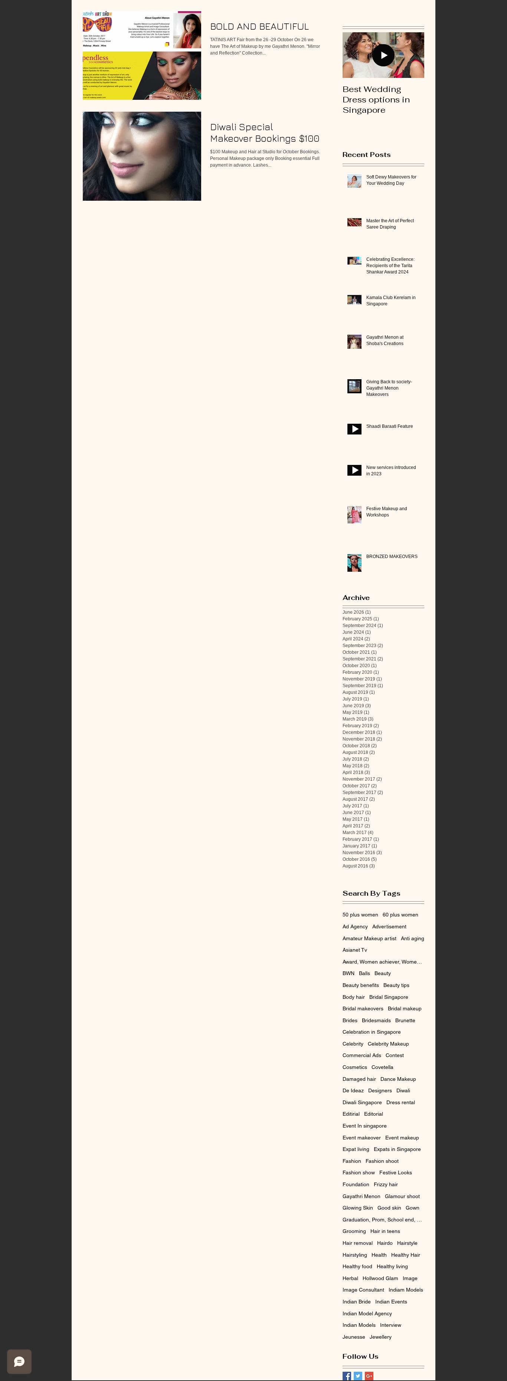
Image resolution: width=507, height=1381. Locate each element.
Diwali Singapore (362, 1102)
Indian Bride (357, 1302)
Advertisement (389, 926)
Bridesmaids (376, 1020)
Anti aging (412, 938)
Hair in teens (385, 1231)
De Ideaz (353, 1090)
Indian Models (359, 1325)
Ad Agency (355, 926)
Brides (350, 1020)
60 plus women (400, 915)
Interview (390, 1325)
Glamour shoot (402, 1196)
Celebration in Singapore (372, 1032)
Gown (412, 1208)
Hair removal (358, 1243)
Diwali (403, 1090)
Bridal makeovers (363, 1008)
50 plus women (360, 915)
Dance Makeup (398, 1079)
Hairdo (385, 1243)
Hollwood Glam (380, 1278)
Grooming (354, 1231)
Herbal (350, 1278)
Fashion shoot (382, 1161)
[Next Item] (412, 55)
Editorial (373, 1114)
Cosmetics (355, 1067)
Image (410, 1278)
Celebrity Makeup (388, 1044)
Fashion (352, 1161)
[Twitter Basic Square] (358, 1376)
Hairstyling (355, 1255)
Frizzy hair (386, 1184)
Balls (364, 973)
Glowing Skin (358, 1208)
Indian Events (391, 1302)
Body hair (354, 997)
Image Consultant (363, 1290)
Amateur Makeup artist (369, 938)
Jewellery (381, 1337)
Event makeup (402, 1138)
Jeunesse (354, 1337)
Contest (395, 1055)
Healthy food (357, 1266)
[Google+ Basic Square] (369, 1376)
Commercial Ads (362, 1055)
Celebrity (353, 1044)
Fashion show (359, 1172)
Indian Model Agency (367, 1313)
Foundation (356, 1184)
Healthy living (392, 1266)
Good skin (389, 1208)
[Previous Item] (354, 55)
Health (379, 1255)
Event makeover (362, 1138)
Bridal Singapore (388, 997)
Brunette (405, 1020)
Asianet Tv (355, 950)
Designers (380, 1090)
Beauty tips (396, 985)
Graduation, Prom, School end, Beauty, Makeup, (383, 1220)
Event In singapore (365, 1126)
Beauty (382, 973)
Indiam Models (406, 1290)
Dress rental (400, 1102)
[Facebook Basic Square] (347, 1376)
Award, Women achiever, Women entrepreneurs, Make (383, 962)
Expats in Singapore (397, 1149)
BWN (348, 973)
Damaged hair (359, 1079)
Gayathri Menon (361, 1196)
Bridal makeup (405, 1008)
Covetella (382, 1067)
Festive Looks (395, 1172)
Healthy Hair (405, 1255)
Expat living (356, 1149)
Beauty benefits (361, 985)
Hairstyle (407, 1243)
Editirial (351, 1114)
